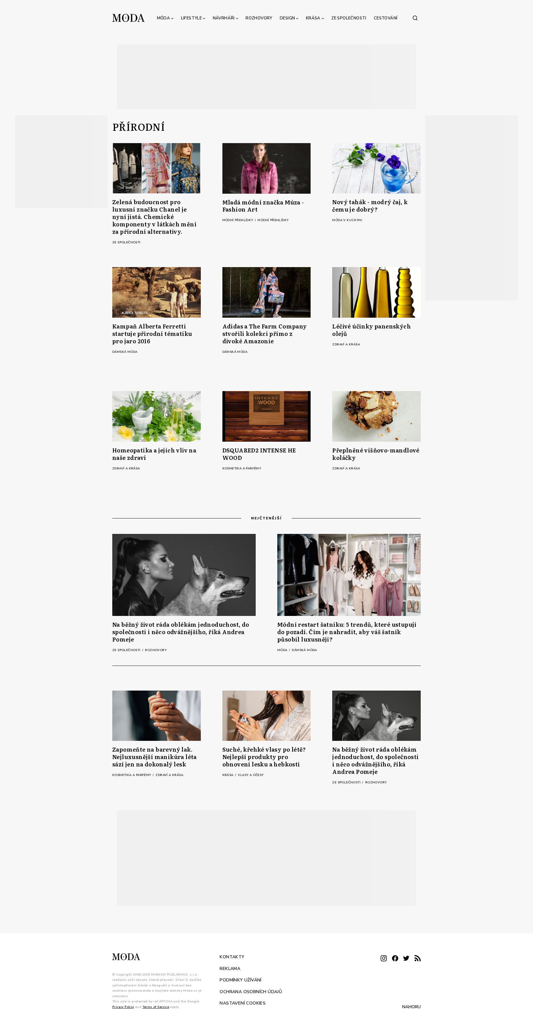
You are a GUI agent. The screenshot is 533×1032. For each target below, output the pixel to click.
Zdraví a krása (346, 344)
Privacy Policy (123, 1007)
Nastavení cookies (243, 1003)
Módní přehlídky (238, 220)
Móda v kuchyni (347, 220)
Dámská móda (124, 352)
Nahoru (411, 1007)
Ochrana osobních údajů (251, 991)
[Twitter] (406, 958)
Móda (163, 18)
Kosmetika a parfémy (241, 468)
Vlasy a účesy (250, 775)
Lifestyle (191, 18)
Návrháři (224, 18)
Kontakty (232, 957)
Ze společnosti (348, 18)
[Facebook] (395, 958)
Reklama (230, 968)
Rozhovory (259, 18)
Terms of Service (156, 1007)
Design (287, 18)
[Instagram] (384, 958)
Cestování (386, 18)
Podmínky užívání (240, 980)
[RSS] (418, 958)
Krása (313, 18)
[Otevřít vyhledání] (415, 17)
